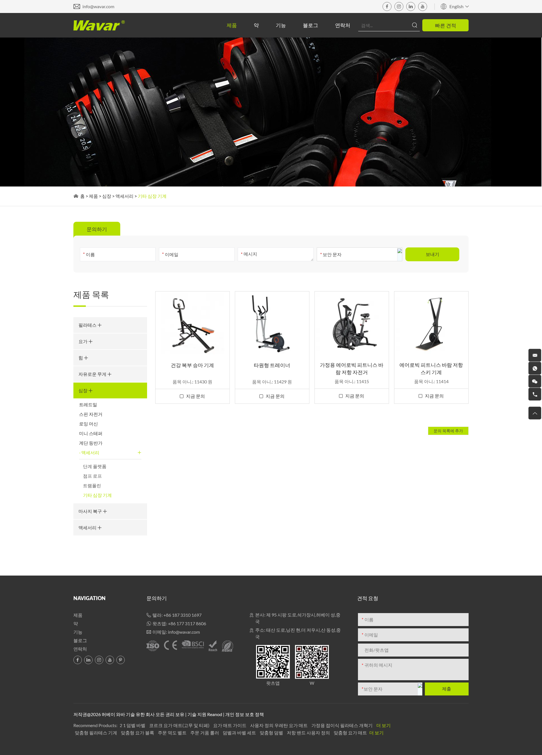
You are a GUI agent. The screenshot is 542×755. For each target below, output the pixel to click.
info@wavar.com (98, 6)
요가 (83, 341)
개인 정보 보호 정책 (244, 714)
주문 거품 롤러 (205, 732)
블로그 (310, 25)
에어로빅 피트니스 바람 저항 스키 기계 (431, 368)
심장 (106, 196)
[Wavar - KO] (99, 25)
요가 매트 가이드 (230, 725)
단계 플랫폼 (94, 466)
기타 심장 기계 (97, 495)
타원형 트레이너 (272, 365)
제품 (232, 25)
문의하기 (157, 598)
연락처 (342, 25)
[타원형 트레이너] (272, 323)
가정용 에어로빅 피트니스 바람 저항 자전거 (351, 368)
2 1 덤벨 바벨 (133, 725)
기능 (281, 25)
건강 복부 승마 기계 (192, 365)
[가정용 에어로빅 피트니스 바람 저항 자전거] (352, 323)
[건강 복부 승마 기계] (192, 323)
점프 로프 (92, 476)
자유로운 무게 (92, 374)
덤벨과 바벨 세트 (240, 732)
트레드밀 (88, 404)
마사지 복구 (90, 511)
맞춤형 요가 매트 (351, 732)
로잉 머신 (88, 423)
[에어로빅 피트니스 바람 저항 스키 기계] (431, 323)
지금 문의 (195, 396)
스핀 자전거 (90, 414)
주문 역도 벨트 (172, 732)
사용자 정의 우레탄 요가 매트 (279, 725)
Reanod (214, 714)
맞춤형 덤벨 (272, 732)
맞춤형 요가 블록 (138, 732)
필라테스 (87, 325)
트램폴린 (92, 485)
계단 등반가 (90, 442)
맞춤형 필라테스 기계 (96, 732)
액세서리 (124, 196)
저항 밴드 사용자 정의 (309, 732)
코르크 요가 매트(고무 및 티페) (179, 725)
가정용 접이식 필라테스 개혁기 (342, 725)
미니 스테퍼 (90, 433)
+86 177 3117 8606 (187, 623)
